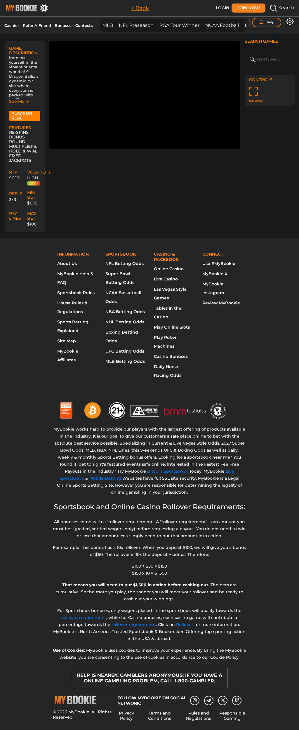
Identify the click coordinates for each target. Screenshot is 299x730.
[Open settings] (289, 21)
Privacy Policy (126, 715)
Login (222, 8)
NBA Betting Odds (125, 311)
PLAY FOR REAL (21, 116)
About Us (67, 263)
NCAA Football (222, 25)
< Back (140, 8)
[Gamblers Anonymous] (145, 408)
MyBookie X (214, 273)
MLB (107, 25)
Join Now (248, 8)
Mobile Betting (105, 478)
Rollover (184, 624)
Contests (84, 25)
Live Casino (166, 279)
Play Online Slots (172, 327)
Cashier (11, 25)
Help (270, 22)
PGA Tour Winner (179, 25)
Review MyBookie (221, 303)
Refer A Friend (37, 25)
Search (285, 8)
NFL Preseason (136, 25)
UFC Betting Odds (124, 351)
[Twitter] (223, 700)
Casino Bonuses (171, 356)
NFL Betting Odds (124, 263)
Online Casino (169, 268)
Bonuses (63, 25)
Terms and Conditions (159, 715)
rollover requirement (84, 617)
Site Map (66, 341)
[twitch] (237, 700)
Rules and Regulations (198, 715)
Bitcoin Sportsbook (167, 471)
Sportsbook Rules (76, 292)
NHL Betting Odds (124, 322)
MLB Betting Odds (125, 361)
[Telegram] (209, 700)
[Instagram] (195, 700)
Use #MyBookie (218, 263)
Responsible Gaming (232, 715)
